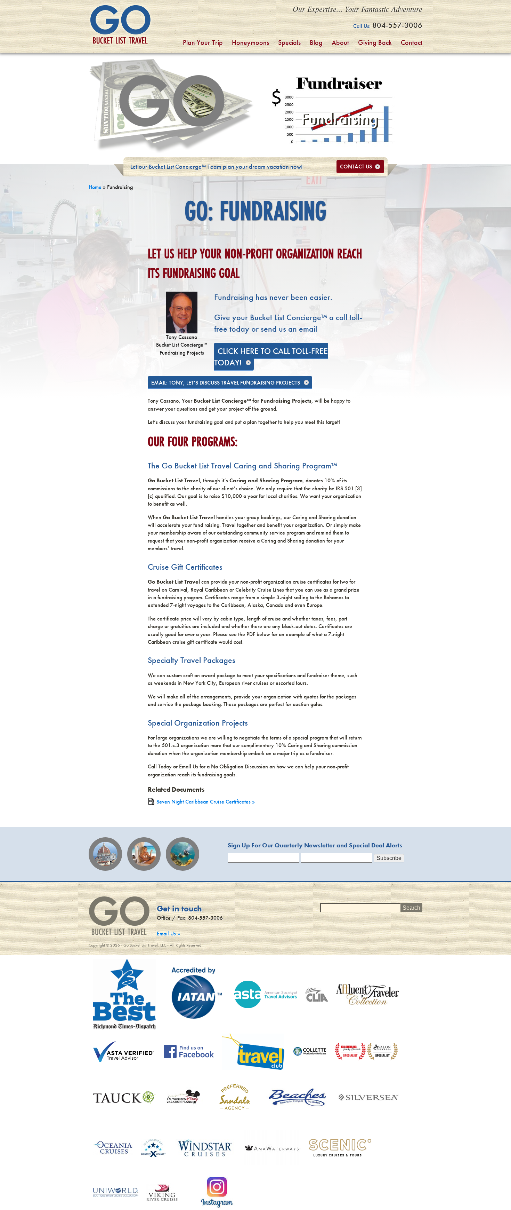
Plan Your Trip (203, 42)
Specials (289, 42)
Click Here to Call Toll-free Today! (271, 357)
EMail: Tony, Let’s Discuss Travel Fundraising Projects (225, 382)
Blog (316, 42)
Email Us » (168, 933)
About (340, 42)
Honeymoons (250, 42)
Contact (411, 42)
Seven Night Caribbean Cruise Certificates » (205, 801)
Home (95, 187)
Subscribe (389, 858)
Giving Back (375, 42)
